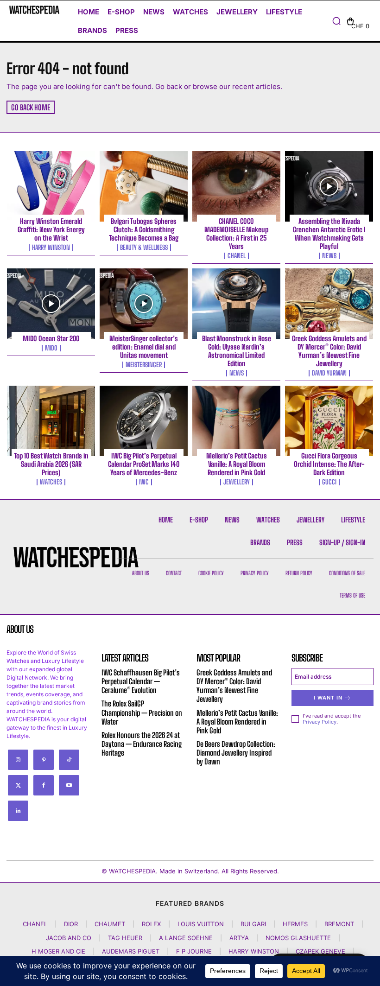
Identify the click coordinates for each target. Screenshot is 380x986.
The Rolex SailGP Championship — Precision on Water (141, 712)
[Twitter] (18, 785)
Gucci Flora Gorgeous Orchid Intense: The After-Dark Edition (329, 464)
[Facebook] (43, 785)
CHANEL (237, 256)
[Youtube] (69, 785)
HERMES (295, 924)
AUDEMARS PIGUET (130, 951)
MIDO (51, 348)
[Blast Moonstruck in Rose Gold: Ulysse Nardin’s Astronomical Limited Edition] (236, 303)
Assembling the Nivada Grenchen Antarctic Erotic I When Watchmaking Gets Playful (329, 233)
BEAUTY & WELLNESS (144, 247)
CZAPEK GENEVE (320, 951)
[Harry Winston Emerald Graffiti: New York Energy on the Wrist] (51, 186)
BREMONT (339, 924)
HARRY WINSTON (51, 247)
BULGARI (253, 924)
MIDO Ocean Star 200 (51, 338)
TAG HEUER (125, 937)
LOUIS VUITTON (200, 924)
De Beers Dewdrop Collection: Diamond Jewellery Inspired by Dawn (235, 752)
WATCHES (51, 482)
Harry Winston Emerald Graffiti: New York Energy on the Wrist (51, 229)
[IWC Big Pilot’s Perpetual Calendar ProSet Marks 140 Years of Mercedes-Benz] (144, 421)
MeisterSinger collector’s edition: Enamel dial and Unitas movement (143, 346)
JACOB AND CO (68, 937)
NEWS (329, 256)
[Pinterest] (43, 760)
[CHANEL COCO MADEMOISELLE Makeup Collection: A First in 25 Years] (236, 186)
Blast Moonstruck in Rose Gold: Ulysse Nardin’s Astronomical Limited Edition (236, 351)
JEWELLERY (236, 482)
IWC (144, 482)
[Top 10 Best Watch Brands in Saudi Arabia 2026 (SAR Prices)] (51, 421)
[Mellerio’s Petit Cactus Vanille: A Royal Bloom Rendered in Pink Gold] (236, 421)
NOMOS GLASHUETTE (298, 937)
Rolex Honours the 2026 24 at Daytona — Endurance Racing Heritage (141, 744)
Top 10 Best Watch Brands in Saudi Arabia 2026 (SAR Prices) (51, 464)
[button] (336, 21)
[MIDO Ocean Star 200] (51, 303)
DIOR (71, 924)
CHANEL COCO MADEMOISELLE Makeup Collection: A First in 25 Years (236, 233)
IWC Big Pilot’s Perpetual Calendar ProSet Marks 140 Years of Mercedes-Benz (143, 464)
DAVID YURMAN (329, 373)
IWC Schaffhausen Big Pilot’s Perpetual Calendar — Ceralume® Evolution (140, 681)
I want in (328, 697)
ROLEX (151, 924)
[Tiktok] (69, 760)
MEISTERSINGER (144, 365)
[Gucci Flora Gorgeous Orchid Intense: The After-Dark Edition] (329, 421)
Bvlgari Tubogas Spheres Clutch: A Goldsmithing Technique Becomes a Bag (143, 229)
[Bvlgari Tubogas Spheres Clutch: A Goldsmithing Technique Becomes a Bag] (144, 186)
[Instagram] (18, 760)
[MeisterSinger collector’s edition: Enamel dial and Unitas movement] (144, 303)
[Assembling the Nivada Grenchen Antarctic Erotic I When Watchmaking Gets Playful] (329, 186)
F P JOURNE (194, 951)
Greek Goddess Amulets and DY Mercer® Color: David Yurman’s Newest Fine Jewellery (329, 351)
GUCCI (329, 482)
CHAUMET (110, 924)
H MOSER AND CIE (58, 951)
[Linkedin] (18, 811)
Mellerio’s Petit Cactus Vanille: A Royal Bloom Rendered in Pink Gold (236, 464)
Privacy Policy (319, 722)
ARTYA (239, 937)
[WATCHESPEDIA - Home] (34, 10)
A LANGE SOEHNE (186, 937)
